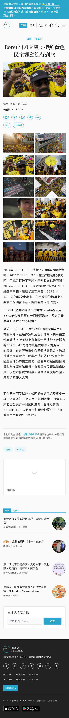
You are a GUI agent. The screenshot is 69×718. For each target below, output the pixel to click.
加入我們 (33, 674)
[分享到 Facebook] (22, 117)
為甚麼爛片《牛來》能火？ (23, 541)
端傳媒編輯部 (30, 434)
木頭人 (6, 545)
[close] (65, 9)
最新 (7, 510)
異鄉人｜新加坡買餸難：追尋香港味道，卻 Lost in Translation (24, 589)
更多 (15, 510)
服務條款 (52, 700)
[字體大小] (41, 25)
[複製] (6, 117)
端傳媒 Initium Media (23, 700)
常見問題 (7, 679)
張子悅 (6, 595)
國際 (29, 38)
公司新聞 (33, 679)
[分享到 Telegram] (30, 117)
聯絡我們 (20, 674)
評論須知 (11, 490)
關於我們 (7, 674)
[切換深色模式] (51, 25)
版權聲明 (20, 679)
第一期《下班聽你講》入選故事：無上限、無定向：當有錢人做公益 (26, 566)
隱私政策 (41, 700)
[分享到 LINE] (38, 117)
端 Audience (9, 572)
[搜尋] (57, 25)
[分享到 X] (14, 117)
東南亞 (38, 38)
